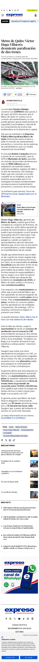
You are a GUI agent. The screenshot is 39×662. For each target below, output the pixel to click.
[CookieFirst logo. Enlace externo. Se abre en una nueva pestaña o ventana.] (2, 637)
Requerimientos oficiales (19, 628)
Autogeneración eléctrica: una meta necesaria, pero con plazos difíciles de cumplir (12, 453)
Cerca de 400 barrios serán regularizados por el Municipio (18, 194)
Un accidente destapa (9, 492)
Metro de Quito (21, 427)
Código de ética (19, 625)
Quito (11, 427)
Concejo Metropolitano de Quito (15, 436)
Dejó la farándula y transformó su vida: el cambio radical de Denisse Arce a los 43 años (20, 518)
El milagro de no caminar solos (10, 462)
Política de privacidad (30, 635)
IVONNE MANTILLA (14, 100)
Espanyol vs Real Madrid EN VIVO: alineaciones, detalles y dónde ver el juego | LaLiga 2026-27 (20, 547)
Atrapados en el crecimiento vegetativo (11, 472)
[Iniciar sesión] (35, 15)
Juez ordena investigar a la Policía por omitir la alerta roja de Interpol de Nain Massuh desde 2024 (19, 537)
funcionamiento (27, 430)
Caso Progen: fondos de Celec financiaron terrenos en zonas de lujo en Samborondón (18, 527)
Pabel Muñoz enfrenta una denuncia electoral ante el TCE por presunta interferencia (19, 509)
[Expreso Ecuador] (19, 613)
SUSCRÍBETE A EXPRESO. (13, 418)
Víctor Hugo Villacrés (11, 430)
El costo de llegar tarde (9, 482)
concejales (7, 433)
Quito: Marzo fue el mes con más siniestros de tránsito (26, 209)
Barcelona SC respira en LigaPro (23, 21)
